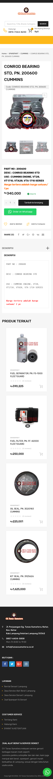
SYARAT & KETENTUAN (15, 728)
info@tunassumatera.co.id (19, 647)
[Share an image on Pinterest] (33, 234)
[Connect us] (5, 664)
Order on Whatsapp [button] (22, 211)
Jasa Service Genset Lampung (18, 695)
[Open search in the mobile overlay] (26, 24)
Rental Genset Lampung (15, 686)
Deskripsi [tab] (7, 248)
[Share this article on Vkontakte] (37, 234)
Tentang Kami (10, 720)
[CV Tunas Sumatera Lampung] (26, 15)
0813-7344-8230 (15, 32)
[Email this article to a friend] (42, 234)
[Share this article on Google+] (28, 234)
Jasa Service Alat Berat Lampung (19, 691)
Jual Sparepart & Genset (15, 699)
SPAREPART (13, 54)
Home (4, 54)
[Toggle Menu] (49, 38)
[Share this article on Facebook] (18, 234)
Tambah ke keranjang (33, 203)
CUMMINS (24, 54)
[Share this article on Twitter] (23, 234)
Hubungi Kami (10, 724)
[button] (44, 95)
